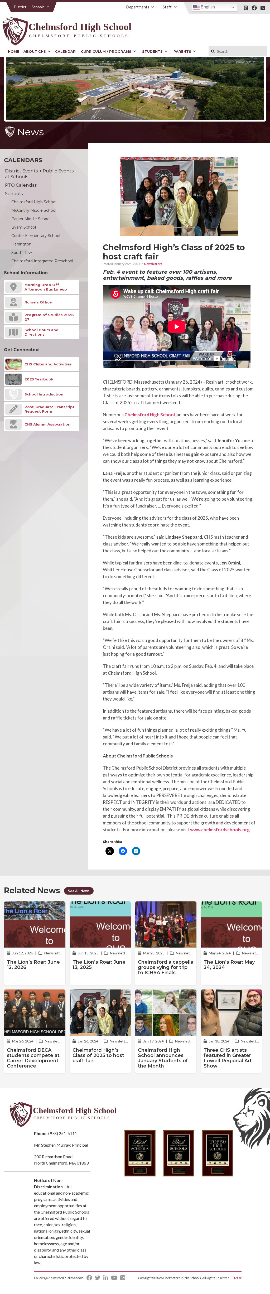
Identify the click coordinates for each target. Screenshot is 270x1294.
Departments (137, 6)
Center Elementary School (35, 235)
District (20, 6)
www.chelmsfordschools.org (220, 829)
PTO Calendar (21, 185)
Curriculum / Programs (106, 51)
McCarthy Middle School (33, 210)
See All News (79, 891)
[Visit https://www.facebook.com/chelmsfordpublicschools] (254, 8)
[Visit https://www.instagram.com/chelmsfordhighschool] (245, 8)
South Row (21, 252)
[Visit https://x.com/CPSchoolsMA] (262, 8)
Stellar (237, 1278)
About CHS (34, 51)
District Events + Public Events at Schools (39, 173)
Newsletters (153, 264)
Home (13, 51)
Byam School (23, 227)
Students (152, 51)
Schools (38, 6)
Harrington (21, 244)
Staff (167, 6)
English (207, 7)
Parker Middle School (30, 218)
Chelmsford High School (149, 414)
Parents (182, 51)
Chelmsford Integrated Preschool (42, 261)
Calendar (65, 51)
